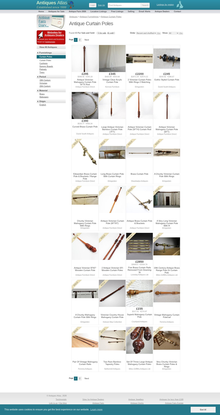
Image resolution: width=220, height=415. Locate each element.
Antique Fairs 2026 (77, 11)
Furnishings (45, 52)
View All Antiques (48, 47)
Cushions (44, 63)
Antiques (51, 2)
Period (42, 76)
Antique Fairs (98, 403)
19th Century (45, 80)
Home (41, 11)
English (43, 105)
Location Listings (99, 11)
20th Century (45, 86)
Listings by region (165, 4)
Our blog (63, 403)
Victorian (43, 83)
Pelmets (43, 69)
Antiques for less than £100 (171, 399)
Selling (131, 11)
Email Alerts (144, 11)
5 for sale (102, 33)
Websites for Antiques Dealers (54, 33)
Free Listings (117, 11)
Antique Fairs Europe (174, 403)
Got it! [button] (203, 409)
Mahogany (44, 97)
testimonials (50, 42)
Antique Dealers (162, 11)
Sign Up (101, 5)
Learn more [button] (96, 409)
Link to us (53, 403)
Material (43, 90)
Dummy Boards (46, 66)
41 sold (110, 33)
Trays (42, 72)
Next (87, 40)
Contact (177, 11)
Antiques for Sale (56, 11)
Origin (42, 101)
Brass (42, 94)
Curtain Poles (45, 60)
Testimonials (61, 399)
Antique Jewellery (136, 399)
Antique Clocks (137, 403)
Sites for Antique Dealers (93, 399)
